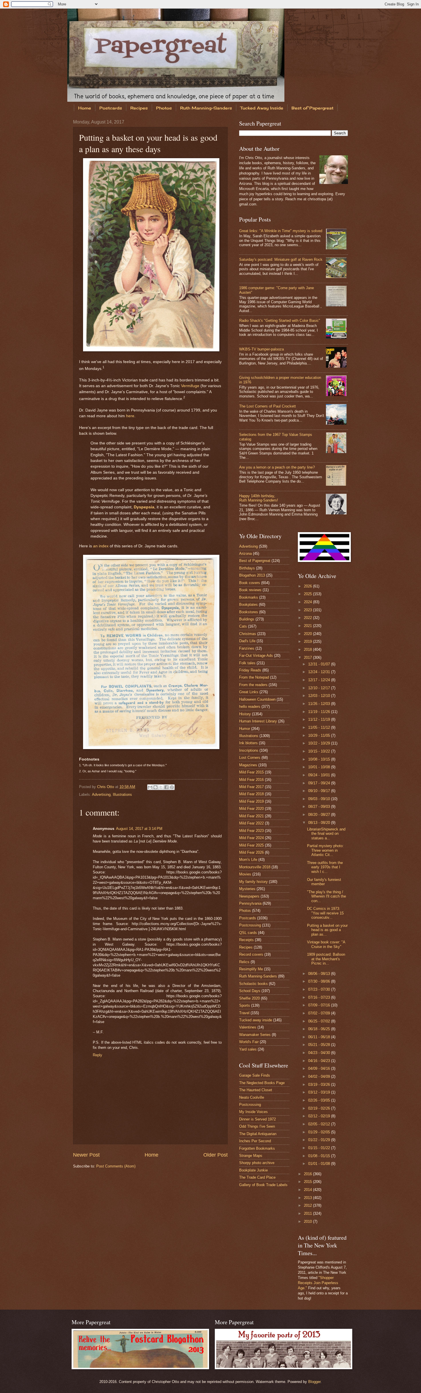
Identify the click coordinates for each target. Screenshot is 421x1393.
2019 (308, 641)
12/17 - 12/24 (319, 680)
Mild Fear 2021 (251, 816)
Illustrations (122, 794)
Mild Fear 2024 (251, 838)
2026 (308, 586)
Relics (244, 962)
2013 (308, 1198)
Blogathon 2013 (252, 575)
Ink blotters (248, 743)
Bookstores (248, 612)
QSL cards (248, 932)
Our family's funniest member (324, 881)
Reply (97, 1055)
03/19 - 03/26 (319, 1084)
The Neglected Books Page (262, 1083)
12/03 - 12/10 (319, 695)
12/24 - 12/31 (319, 672)
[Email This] (150, 787)
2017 (308, 657)
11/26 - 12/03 (319, 704)
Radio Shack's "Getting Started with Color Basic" (279, 320)
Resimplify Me (251, 969)
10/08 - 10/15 (319, 759)
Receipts (246, 940)
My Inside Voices (253, 1112)
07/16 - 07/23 (319, 997)
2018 (308, 649)
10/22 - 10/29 (319, 743)
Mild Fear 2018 (251, 794)
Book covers (249, 583)
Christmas (247, 634)
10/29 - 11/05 (319, 735)
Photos (164, 107)
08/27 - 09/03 (319, 806)
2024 (308, 602)
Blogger (314, 1382)
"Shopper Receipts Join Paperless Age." (318, 1283)
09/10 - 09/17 (319, 791)
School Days (249, 991)
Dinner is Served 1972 (257, 1119)
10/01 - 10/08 (319, 767)
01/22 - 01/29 (319, 1140)
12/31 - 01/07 (319, 664)
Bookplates (248, 604)
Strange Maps (250, 1155)
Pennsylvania (250, 903)
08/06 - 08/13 (319, 973)
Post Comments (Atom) (115, 1166)
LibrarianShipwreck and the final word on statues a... (326, 833)
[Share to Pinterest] (172, 787)
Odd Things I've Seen (257, 1126)
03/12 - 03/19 (319, 1092)
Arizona (245, 553)
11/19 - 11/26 (319, 712)
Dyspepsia (144, 507)
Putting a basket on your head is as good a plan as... (327, 929)
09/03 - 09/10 (319, 799)
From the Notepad (254, 677)
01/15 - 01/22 (319, 1148)
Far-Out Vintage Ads (256, 655)
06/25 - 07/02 (319, 1021)
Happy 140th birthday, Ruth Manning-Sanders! (258, 498)
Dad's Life (247, 641)
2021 (308, 626)
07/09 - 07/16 (319, 1005)
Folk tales (247, 663)
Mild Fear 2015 (251, 772)
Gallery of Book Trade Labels (263, 1185)
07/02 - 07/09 (319, 1013)
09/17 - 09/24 (319, 783)
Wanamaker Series (255, 1034)
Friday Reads (250, 670)
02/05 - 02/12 (319, 1124)
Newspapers (249, 896)
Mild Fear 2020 (251, 808)
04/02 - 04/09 (319, 1076)
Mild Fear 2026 (251, 852)
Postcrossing (250, 925)
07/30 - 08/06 (319, 981)
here (130, 416)
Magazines (248, 765)
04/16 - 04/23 (319, 1061)
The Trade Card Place (257, 1177)
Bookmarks (248, 597)
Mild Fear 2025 (251, 845)
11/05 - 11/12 (319, 727)
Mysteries (247, 889)
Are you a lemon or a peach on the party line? (277, 467)
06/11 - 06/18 (319, 1037)
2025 (308, 594)
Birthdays (247, 568)
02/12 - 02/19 (319, 1116)
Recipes (139, 107)
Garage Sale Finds (254, 1075)
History (245, 714)
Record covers (251, 954)
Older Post (215, 1155)
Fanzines (246, 648)
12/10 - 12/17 (319, 688)
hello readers (249, 706)
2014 (308, 1190)
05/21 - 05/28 (319, 1045)
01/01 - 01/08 (319, 1163)
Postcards (110, 107)
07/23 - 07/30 (319, 989)
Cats (243, 626)
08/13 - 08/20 (319, 822)
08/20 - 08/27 (319, 814)
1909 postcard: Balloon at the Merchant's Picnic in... (326, 958)
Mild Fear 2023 (251, 830)
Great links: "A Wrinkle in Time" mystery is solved (280, 231)
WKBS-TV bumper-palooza (261, 349)
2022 (308, 618)
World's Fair (249, 1042)
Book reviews (250, 590)
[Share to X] (161, 787)
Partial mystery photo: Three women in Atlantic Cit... (325, 850)
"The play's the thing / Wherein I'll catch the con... (326, 896)
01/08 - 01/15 (319, 1156)
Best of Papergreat (312, 107)
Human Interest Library (258, 721)
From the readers (253, 685)
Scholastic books (253, 983)
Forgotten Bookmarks (257, 1148)
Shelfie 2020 (249, 998)
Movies (245, 874)
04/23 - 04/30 (319, 1053)
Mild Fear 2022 (251, 823)
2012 (308, 1205)
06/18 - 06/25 (319, 1029)
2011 (308, 1213)
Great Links (248, 692)
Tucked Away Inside (261, 107)
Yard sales (248, 1049)
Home (84, 107)
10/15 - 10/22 (319, 751)
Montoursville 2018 (254, 867)
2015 (308, 1182)
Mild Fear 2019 (251, 801)
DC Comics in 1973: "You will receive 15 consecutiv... (325, 913)
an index (101, 546)
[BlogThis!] (155, 787)
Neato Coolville (251, 1097)
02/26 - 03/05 (319, 1100)
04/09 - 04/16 (319, 1068)
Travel (244, 1013)
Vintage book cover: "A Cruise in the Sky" (326, 944)
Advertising (101, 794)
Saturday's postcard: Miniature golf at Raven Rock (280, 259)
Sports (244, 1005)
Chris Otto (106, 787)
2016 (308, 1174)
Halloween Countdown (257, 699)
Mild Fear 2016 (251, 779)
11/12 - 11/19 (319, 719)
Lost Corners (249, 757)
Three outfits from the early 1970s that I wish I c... (325, 867)
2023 (308, 610)
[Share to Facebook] (166, 787)
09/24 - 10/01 (319, 775)
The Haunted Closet (255, 1090)
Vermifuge (190, 386)
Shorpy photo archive (256, 1163)
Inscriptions (248, 750)
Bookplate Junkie (253, 1170)
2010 (308, 1221)
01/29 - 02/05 (319, 1132)
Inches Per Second (255, 1141)
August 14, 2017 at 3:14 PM (139, 828)
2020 (308, 634)
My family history (253, 881)
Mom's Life (248, 859)
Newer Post (86, 1155)
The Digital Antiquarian (257, 1134)
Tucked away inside (255, 1020)
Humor (244, 728)
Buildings (246, 619)
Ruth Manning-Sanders (206, 107)
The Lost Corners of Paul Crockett (267, 406)
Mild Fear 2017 (251, 787)
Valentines (247, 1027)
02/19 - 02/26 (319, 1108)
